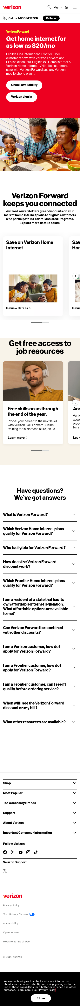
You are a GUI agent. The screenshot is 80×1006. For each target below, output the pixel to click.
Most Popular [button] (13, 793)
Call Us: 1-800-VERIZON (23, 18)
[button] (40, 514)
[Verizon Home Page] (12, 7)
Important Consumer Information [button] (27, 832)
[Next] (75, 276)
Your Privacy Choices (16, 914)
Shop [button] (7, 783)
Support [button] (9, 813)
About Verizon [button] (13, 822)
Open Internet (11, 932)
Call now (51, 18)
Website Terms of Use (16, 941)
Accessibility (10, 923)
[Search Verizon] (49, 7)
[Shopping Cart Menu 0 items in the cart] (66, 7)
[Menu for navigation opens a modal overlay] (75, 7)
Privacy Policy (11, 905)
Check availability (24, 85)
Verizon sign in (21, 96)
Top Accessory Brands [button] (19, 803)
